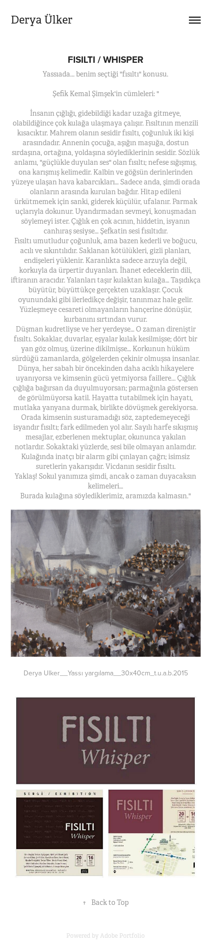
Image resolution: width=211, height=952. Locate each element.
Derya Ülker (42, 19)
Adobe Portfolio (122, 936)
